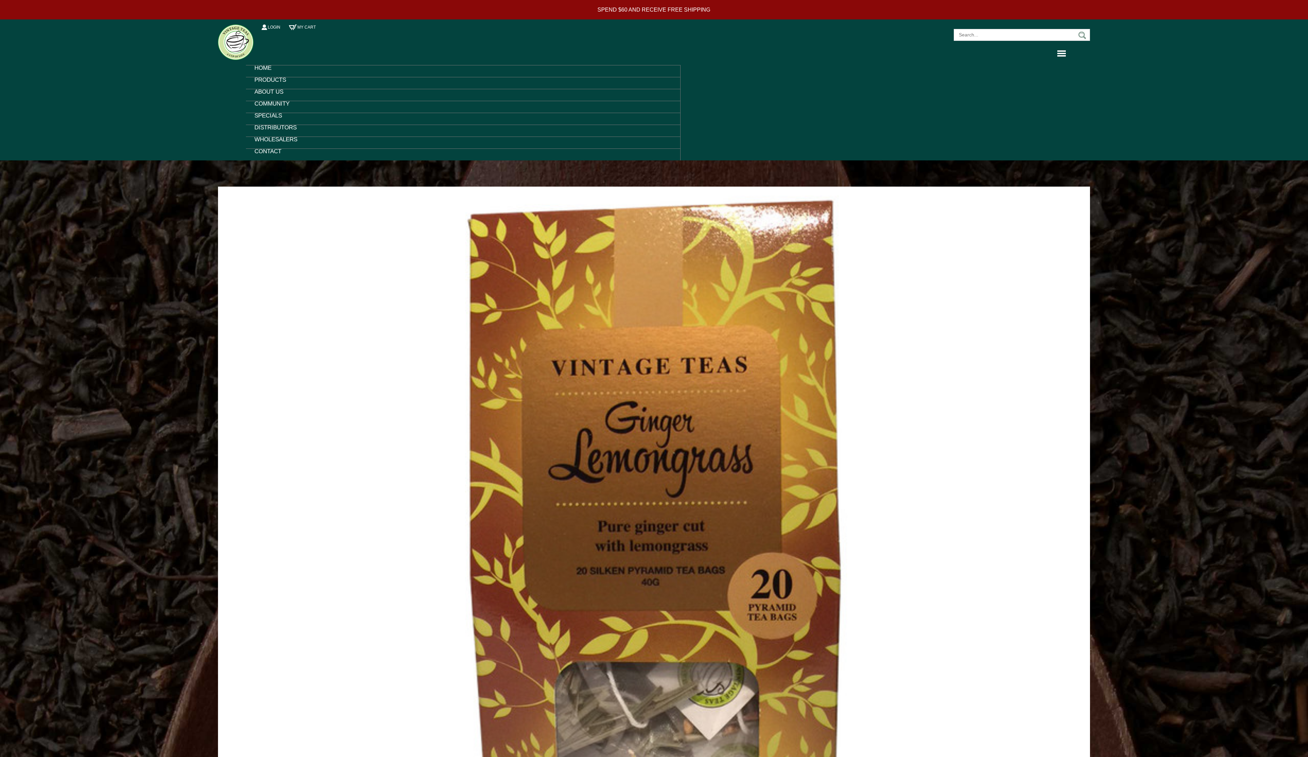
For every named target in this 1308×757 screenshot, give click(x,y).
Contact (264, 154)
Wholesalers (271, 142)
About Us (265, 95)
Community (268, 107)
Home (261, 71)
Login (274, 27)
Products (266, 83)
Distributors (270, 130)
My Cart (306, 27)
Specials (265, 119)
